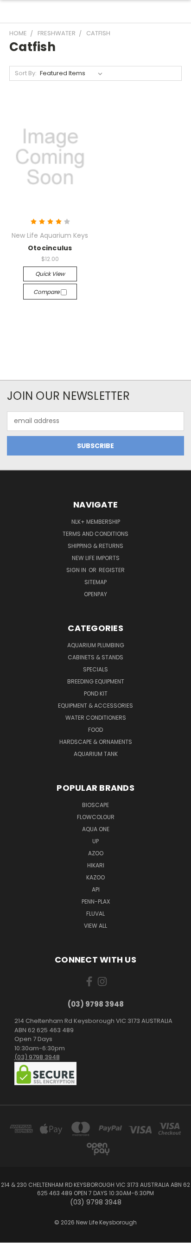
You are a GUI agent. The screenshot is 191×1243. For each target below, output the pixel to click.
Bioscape (95, 805)
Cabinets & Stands (95, 657)
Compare (47, 292)
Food (95, 730)
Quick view (50, 274)
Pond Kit (96, 693)
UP (95, 841)
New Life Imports (96, 558)
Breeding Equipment (95, 681)
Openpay (95, 594)
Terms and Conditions (95, 534)
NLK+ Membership (95, 522)
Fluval (95, 914)
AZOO (95, 853)
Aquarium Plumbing (95, 645)
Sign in (77, 570)
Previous (14, 1234)
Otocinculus (50, 248)
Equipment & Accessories (95, 705)
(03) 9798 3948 (37, 1057)
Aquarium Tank (96, 754)
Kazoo (95, 877)
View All (95, 926)
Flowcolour (96, 817)
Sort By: (26, 73)
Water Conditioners (95, 718)
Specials (95, 669)
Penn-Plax (96, 901)
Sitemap (95, 582)
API (96, 889)
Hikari (95, 865)
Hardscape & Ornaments (95, 742)
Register (112, 570)
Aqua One (95, 829)
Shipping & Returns (95, 546)
